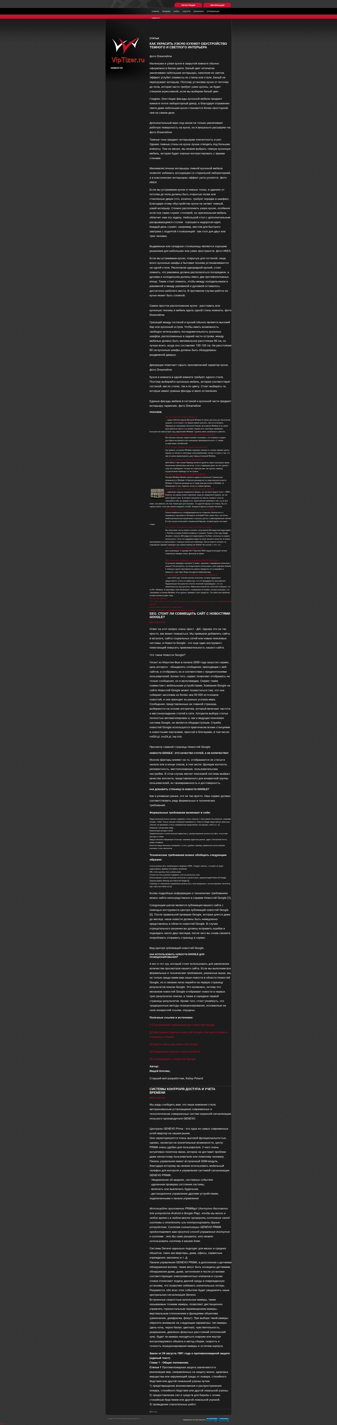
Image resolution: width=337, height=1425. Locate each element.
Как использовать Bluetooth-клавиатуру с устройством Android (190, 434)
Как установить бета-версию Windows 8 (181, 417)
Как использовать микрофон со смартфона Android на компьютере (192, 560)
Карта (2, 1423)
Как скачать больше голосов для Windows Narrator (185, 474)
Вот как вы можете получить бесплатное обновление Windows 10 (191, 575)
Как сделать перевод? (158, 598)
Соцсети (186, 11)
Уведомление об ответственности (194, 1420)
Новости (156, 18)
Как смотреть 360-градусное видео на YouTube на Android (188, 527)
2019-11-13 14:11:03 (157, 622)
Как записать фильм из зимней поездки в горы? (184, 547)
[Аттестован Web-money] (224, 1420)
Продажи (166, 11)
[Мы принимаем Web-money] (212, 1420)
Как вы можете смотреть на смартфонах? (166, 607)
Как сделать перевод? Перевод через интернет (184, 459)
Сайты (176, 11)
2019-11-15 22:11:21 (157, 1098)
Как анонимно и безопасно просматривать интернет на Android (190, 509)
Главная (155, 11)
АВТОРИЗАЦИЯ (217, 5)
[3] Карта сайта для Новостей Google (174, 1044)
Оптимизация (213, 11)
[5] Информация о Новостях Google (173, 1059)
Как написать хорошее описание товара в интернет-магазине (189, 489)
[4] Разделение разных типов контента (175, 1051)
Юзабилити (199, 11)
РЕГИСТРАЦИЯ (188, 5)
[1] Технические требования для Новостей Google (182, 1025)
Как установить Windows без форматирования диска (186, 447)
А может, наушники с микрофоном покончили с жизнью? (172, 610)
